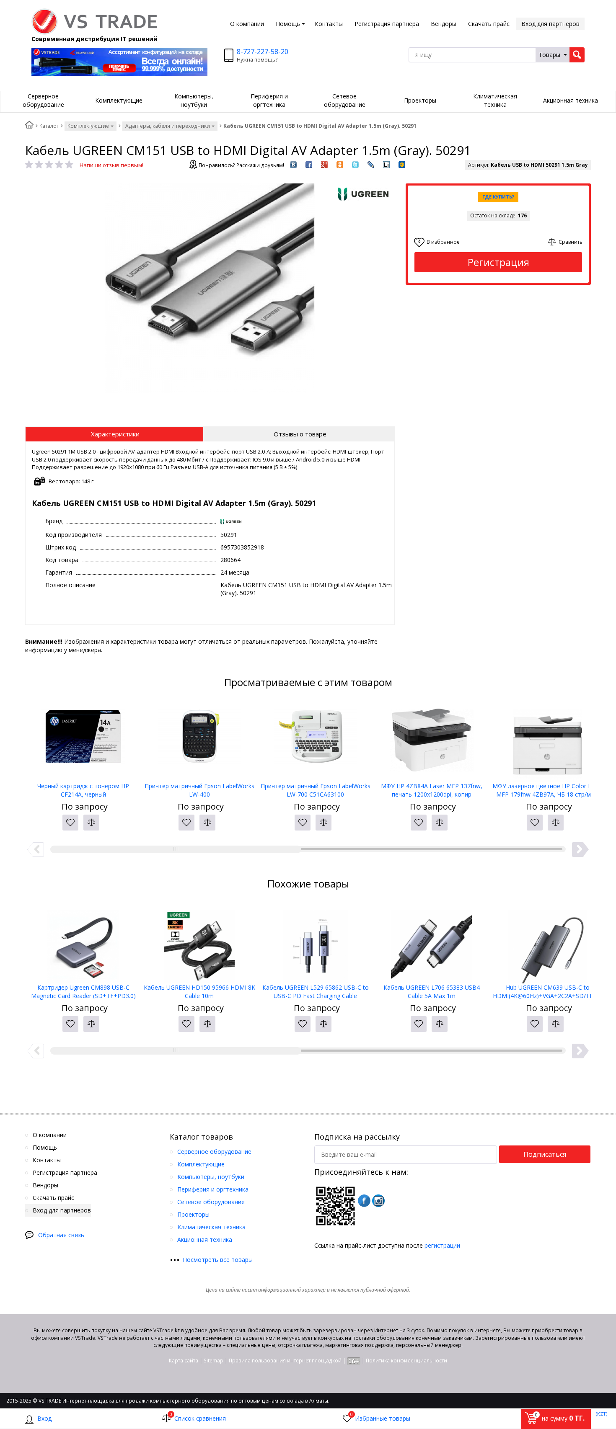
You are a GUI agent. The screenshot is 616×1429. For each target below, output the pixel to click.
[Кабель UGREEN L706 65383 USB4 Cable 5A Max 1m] (431, 941)
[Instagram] (378, 1200)
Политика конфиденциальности (406, 1360)
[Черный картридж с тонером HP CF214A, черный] (83, 740)
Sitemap (213, 1360)
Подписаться (544, 1154)
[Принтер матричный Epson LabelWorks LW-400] (199, 740)
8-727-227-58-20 (262, 51)
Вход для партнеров (550, 24)
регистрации (442, 1245)
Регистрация (498, 262)
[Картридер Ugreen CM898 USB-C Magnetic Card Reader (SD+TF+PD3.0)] (83, 941)
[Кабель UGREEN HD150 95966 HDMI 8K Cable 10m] (199, 941)
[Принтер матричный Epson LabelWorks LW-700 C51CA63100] (315, 740)
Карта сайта (183, 1360)
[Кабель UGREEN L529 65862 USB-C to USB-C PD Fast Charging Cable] (315, 941)
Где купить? (498, 196)
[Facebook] (364, 1200)
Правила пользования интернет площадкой (285, 1360)
